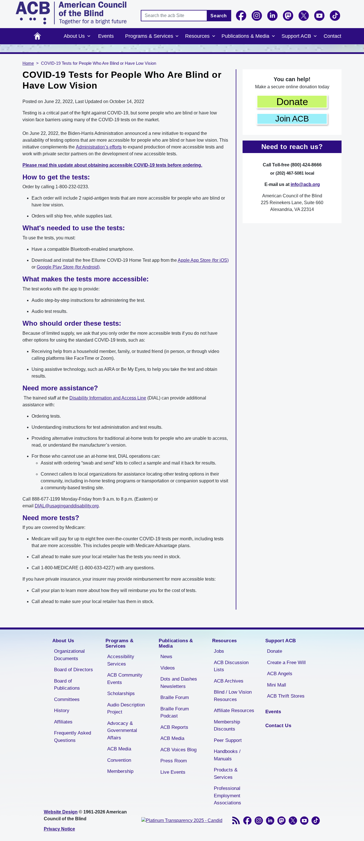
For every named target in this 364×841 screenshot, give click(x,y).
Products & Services (225, 773)
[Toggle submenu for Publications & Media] (273, 36)
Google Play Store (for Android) (68, 267)
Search (218, 15)
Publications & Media (245, 36)
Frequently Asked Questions (72, 736)
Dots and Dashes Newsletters (178, 682)
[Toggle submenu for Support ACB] (315, 36)
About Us (74, 36)
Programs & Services (149, 36)
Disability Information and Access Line (107, 398)
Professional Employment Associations (227, 796)
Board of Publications (67, 684)
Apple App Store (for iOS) (203, 260)
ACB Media (119, 749)
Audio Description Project (126, 708)
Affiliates (63, 722)
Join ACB (292, 118)
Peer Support (228, 740)
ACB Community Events (124, 678)
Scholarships (121, 693)
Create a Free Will (286, 662)
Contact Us (278, 725)
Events (106, 36)
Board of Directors (73, 669)
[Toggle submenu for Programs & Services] (177, 36)
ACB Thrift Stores (286, 696)
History (61, 710)
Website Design (61, 811)
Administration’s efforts (99, 147)
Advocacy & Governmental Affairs (122, 730)
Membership (120, 771)
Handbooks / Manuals (227, 755)
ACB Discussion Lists (231, 666)
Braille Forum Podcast (174, 712)
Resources (197, 36)
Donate (292, 101)
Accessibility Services (120, 660)
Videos (167, 668)
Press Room (173, 760)
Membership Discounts (227, 725)
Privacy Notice (59, 829)
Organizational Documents (69, 654)
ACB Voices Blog (178, 749)
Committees (67, 699)
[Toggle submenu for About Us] (88, 36)
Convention (119, 760)
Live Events (172, 772)
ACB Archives (228, 681)
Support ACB (296, 36)
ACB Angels (279, 673)
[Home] (71, 13)
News (166, 656)
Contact (332, 36)
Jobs (219, 651)
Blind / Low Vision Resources (233, 695)
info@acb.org (305, 184)
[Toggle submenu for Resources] (213, 36)
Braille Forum (174, 697)
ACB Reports (174, 727)
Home (37, 36)
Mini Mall (276, 685)
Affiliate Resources (234, 710)
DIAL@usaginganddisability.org (67, 505)
